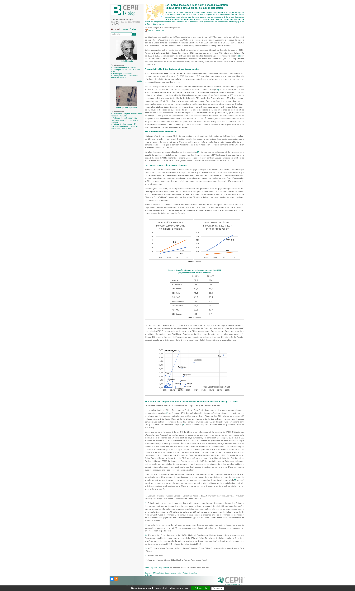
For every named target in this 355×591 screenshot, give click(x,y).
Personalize (217, 588)
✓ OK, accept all (200, 588)
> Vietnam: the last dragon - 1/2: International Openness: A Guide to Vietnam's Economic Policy (125, 126)
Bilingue (115, 29)
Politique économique (190, 573)
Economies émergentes (173, 573)
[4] (198, 152)
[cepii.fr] (231, 582)
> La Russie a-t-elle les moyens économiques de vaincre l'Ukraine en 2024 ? (125, 69)
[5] (167, 413)
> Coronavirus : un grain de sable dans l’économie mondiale (126, 115)
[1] (239, 56)
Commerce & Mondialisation (154, 573)
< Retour (149, 575)
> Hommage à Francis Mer (121, 74)
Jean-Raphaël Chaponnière (157, 568)
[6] (184, 425)
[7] (235, 480)
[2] (217, 89)
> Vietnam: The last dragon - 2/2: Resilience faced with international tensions (124, 120)
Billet (150, 31)
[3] (226, 113)
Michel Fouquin (153, 28)
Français (124, 29)
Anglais (133, 29)
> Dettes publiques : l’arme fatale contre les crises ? (124, 77)
